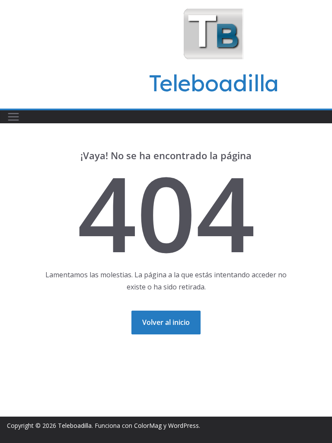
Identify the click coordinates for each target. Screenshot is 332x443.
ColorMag (148, 425)
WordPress (183, 425)
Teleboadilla (214, 83)
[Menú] (13, 116)
